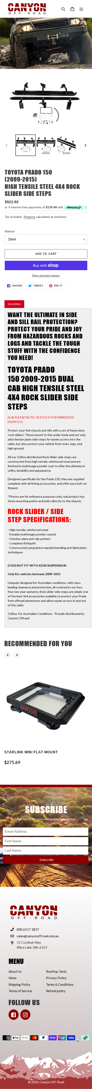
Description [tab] (14, 304)
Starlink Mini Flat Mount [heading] (31, 752)
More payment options (46, 275)
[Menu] (81, 8)
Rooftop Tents (56, 971)
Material (10, 231)
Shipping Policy (19, 984)
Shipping (29, 217)
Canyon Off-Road (52, 1082)
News (12, 978)
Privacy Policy (56, 978)
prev (7, 655)
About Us (15, 971)
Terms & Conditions (60, 984)
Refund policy (55, 991)
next (17, 655)
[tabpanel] (48, 468)
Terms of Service (20, 991)
